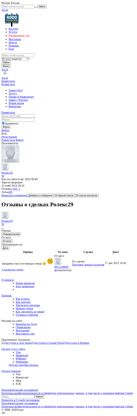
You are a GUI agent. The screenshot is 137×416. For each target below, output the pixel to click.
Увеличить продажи (28, 305)
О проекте (7, 279)
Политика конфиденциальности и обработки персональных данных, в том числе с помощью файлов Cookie (67, 393)
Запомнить (11, 123)
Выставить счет (25, 333)
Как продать (23, 302)
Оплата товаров (11, 371)
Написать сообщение (14, 195)
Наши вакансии (25, 283)
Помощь (6, 295)
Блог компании (25, 286)
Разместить (8, 81)
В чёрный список (64, 195)
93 (2, 175)
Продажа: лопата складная (88, 264)
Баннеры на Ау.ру (26, 324)
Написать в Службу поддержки (20, 400)
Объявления (23, 327)
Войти (5, 130)
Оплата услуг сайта (13, 348)
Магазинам (22, 330)
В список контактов (86, 195)
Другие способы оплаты (23, 365)
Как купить (23, 298)
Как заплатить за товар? (30, 311)
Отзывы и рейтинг (27, 314)
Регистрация (9, 136)
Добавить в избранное (40, 195)
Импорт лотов (24, 308)
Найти (6, 62)
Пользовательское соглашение (19, 389)
